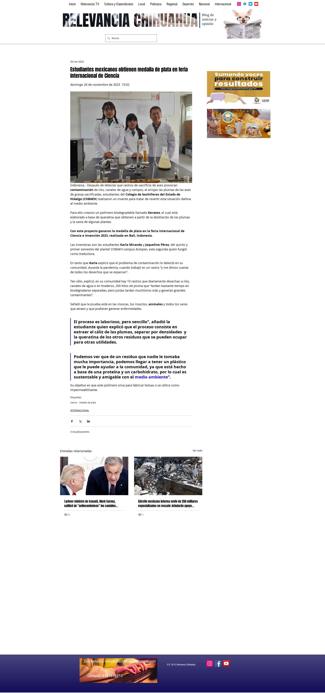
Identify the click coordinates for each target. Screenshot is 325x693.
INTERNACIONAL (79, 410)
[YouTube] (226, 663)
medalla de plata (87, 402)
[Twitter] (250, 4)
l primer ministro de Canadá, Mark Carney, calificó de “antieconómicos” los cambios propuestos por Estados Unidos (90, 503)
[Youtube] (256, 4)
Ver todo (197, 450)
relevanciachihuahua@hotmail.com (130, 661)
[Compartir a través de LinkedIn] (88, 421)
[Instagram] (239, 4)
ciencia (73, 402)
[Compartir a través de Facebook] (71, 421)
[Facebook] (245, 4)
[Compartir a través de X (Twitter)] (80, 421)
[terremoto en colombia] (168, 476)
